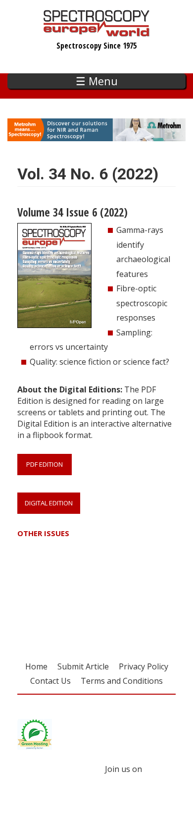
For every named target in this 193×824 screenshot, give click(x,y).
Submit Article (83, 666)
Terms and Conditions (122, 680)
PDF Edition (44, 464)
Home (36, 666)
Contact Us (50, 680)
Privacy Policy (143, 666)
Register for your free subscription (68, 596)
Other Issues (43, 533)
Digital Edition (49, 502)
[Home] (96, 31)
